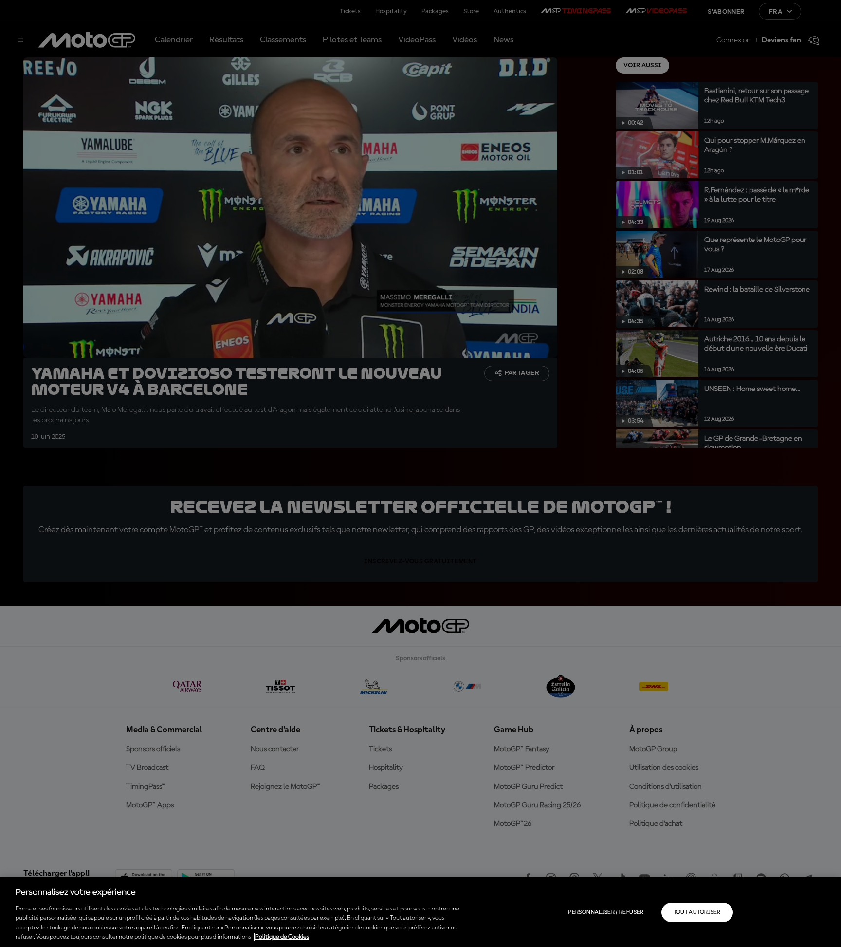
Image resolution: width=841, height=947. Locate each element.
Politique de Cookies (282, 937)
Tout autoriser (697, 912)
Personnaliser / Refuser (605, 912)
